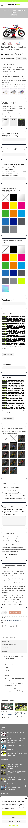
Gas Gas (8, 620)
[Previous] (3, 31)
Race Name (7, 364)
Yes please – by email (10, 557)
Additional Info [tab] (6, 647)
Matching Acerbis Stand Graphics (14, 498)
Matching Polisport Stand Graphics (15, 495)
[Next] (24, 31)
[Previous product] (15, 15)
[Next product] (12, 15)
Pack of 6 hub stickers (11, 487)
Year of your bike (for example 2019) (13, 150)
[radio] (5, 92)
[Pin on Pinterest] (14, 626)
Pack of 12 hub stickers (11, 490)
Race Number (7, 300)
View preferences (14, 821)
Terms (17, 825)
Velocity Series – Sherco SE (20, 714)
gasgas (9, 622)
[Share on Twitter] (8, 626)
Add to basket (15, 612)
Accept (14, 813)
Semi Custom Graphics (16, 620)
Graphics (14, 10)
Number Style (7, 313)
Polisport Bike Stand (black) (13, 493)
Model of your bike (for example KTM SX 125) (11, 135)
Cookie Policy (12, 825)
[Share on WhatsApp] (2, 626)
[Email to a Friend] (11, 626)
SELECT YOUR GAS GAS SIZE (8, 58)
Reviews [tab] (4, 651)
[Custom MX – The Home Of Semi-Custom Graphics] (14, 5)
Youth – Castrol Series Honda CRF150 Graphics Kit (7, 714)
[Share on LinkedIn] (16, 626)
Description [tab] (5, 641)
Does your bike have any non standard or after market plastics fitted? (13, 167)
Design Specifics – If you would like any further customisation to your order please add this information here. (13, 510)
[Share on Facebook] (5, 626)
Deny (14, 817)
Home (4, 10)
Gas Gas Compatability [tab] (8, 638)
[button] (25, 798)
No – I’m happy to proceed (11, 554)
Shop (8, 10)
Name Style (7, 377)
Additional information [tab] (9, 644)
